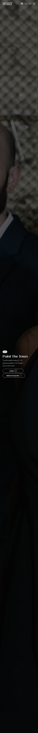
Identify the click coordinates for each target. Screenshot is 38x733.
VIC (5, 352)
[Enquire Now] (30, 4)
